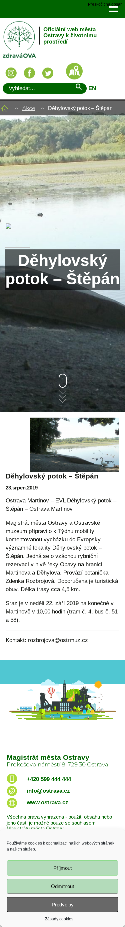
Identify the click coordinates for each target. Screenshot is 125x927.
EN (92, 88)
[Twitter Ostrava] (47, 73)
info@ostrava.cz (48, 791)
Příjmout (62, 868)
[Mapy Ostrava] (74, 71)
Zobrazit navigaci (113, 9)
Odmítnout (62, 886)
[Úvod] (4, 108)
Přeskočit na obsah (105, 4)
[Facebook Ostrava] (29, 73)
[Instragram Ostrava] (11, 73)
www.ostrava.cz (47, 802)
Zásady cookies (59, 919)
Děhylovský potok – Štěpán (52, 476)
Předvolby (63, 904)
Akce (28, 108)
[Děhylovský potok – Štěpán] (62, 445)
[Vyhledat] (78, 88)
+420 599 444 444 (49, 779)
